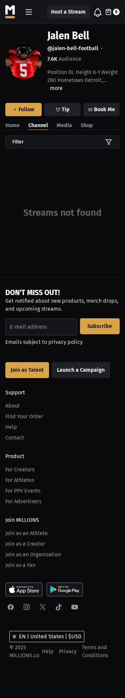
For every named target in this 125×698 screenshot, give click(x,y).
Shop (87, 125)
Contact (14, 437)
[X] (42, 607)
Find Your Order (24, 416)
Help (11, 427)
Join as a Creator (25, 544)
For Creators (19, 469)
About (12, 406)
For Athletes (19, 480)
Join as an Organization (33, 554)
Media (64, 125)
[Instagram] (26, 607)
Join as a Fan (20, 565)
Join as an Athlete (26, 533)
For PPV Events (22, 491)
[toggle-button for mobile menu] (29, 12)
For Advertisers (23, 501)
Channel (38, 125)
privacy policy (65, 342)
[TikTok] (58, 607)
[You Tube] (74, 607)
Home (12, 125)
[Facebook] (10, 607)
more (56, 88)
